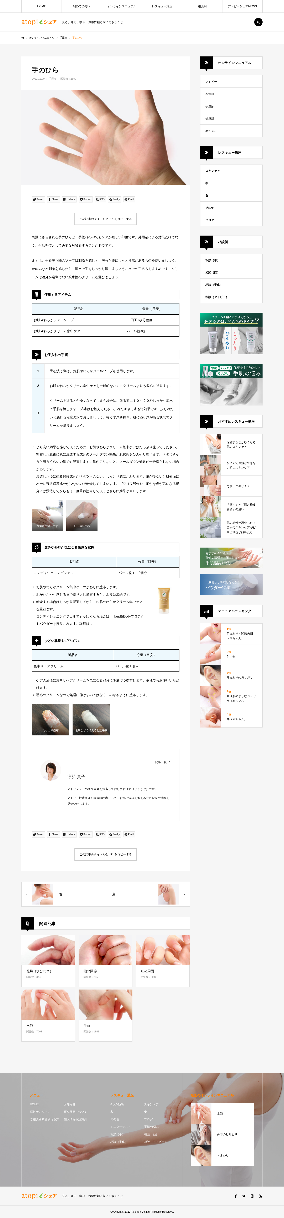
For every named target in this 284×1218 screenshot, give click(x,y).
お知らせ (69, 1104)
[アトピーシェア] (39, 22)
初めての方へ (81, 6)
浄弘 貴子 (76, 776)
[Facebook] (235, 1196)
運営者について (40, 1111)
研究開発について (75, 1111)
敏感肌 (209, 118)
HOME (41, 6)
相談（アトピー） (217, 297)
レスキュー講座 (162, 6)
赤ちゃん (211, 130)
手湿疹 (52, 78)
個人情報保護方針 (75, 1119)
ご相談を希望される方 (44, 1119)
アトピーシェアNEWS (242, 6)
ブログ (209, 220)
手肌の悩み (151, 1126)
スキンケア (212, 170)
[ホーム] (22, 37)
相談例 (202, 6)
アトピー (211, 81)
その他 (209, 207)
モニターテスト (120, 1126)
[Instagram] (252, 1196)
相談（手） (212, 260)
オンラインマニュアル (121, 6)
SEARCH (258, 22)
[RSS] (260, 1196)
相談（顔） (212, 272)
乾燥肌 (209, 94)
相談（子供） (214, 284)
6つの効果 (117, 1104)
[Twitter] (244, 1196)
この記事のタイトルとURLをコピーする (105, 219)
